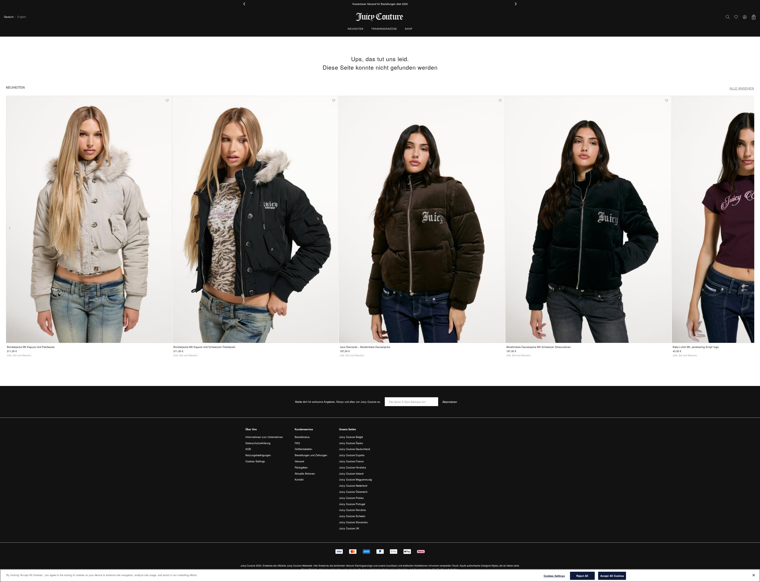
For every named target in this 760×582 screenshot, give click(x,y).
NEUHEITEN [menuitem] (355, 28)
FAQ (297, 443)
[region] (380, 575)
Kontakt (299, 479)
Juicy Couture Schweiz (352, 516)
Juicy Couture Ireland (351, 473)
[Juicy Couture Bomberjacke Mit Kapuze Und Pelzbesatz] (89, 219)
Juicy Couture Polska (351, 498)
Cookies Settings (554, 576)
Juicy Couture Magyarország (355, 479)
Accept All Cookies (612, 576)
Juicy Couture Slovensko (353, 522)
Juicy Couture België (351, 437)
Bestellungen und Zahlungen (311, 455)
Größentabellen (303, 449)
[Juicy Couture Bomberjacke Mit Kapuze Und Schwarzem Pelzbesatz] (255, 219)
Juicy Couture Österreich (353, 492)
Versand (299, 461)
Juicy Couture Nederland (353, 485)
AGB (248, 449)
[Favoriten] (736, 17)
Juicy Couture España (351, 455)
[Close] (753, 575)
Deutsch (8, 17)
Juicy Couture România (352, 510)
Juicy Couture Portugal (352, 504)
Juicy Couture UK (349, 528)
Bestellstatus (302, 437)
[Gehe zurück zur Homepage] (380, 17)
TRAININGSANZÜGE (384, 28)
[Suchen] (728, 17)
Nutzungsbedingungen (258, 455)
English (21, 17)
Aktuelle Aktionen (305, 473)
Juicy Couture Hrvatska (352, 467)
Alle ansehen (742, 88)
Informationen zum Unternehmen (264, 437)
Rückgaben (301, 467)
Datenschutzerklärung (257, 443)
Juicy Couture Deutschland (354, 449)
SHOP (408, 28)
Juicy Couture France (351, 461)
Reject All (582, 576)
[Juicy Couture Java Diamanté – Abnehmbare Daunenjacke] (422, 219)
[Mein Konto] (745, 17)
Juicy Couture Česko (351, 443)
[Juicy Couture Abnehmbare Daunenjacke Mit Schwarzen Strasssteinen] (588, 219)
